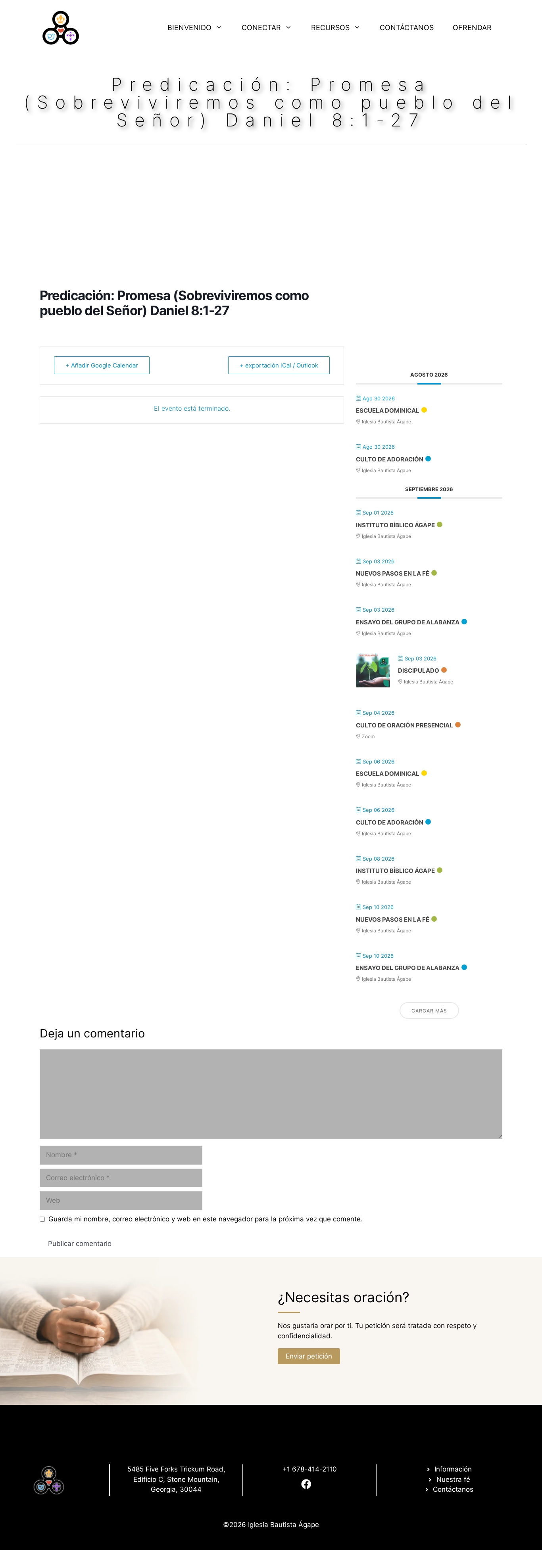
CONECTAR (261, 27)
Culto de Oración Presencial (404, 725)
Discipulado (418, 670)
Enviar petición (309, 1356)
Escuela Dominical (387, 410)
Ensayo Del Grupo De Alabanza (407, 622)
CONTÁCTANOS (407, 27)
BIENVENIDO (189, 27)
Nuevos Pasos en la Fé (392, 573)
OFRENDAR (472, 27)
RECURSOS (330, 27)
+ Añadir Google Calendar (101, 365)
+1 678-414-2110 (310, 1469)
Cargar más (429, 1011)
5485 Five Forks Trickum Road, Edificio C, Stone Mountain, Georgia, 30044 (176, 1479)
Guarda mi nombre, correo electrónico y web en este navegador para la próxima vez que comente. (205, 1219)
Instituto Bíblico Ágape (395, 525)
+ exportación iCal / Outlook (279, 365)
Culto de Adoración (389, 459)
